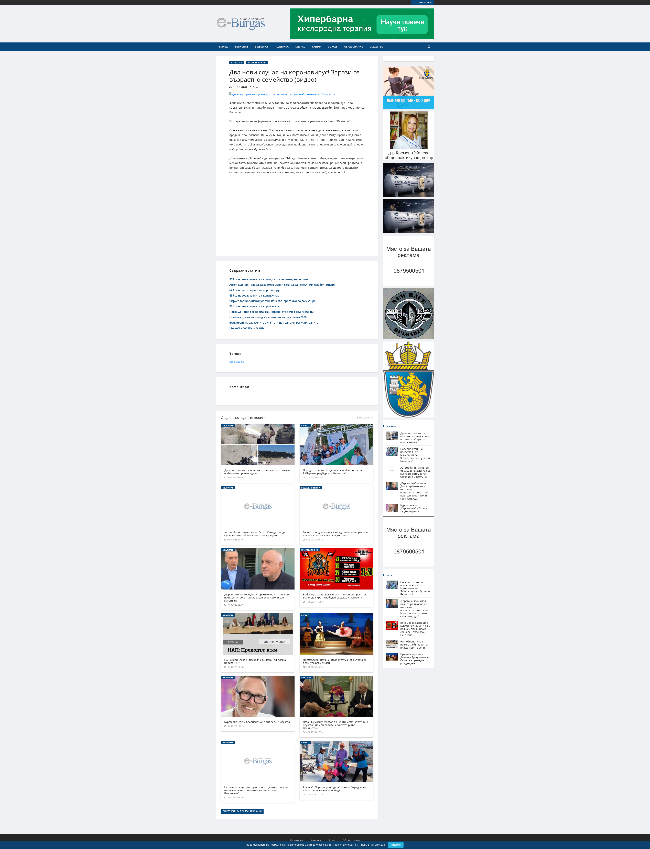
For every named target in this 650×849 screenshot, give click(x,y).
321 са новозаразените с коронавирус (255, 306)
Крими (316, 46)
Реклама (316, 840)
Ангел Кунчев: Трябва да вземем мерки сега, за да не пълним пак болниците (282, 285)
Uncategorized (309, 550)
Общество (376, 46)
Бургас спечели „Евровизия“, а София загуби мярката (257, 721)
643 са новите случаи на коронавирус (255, 290)
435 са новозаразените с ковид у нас (254, 295)
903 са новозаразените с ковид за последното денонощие (268, 279)
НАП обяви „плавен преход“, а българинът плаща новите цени (255, 661)
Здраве (333, 46)
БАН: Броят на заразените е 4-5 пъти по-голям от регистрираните (273, 322)
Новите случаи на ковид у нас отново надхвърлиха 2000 (268, 317)
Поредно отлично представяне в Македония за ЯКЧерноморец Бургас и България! (332, 471)
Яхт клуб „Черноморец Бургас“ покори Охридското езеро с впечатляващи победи (334, 788)
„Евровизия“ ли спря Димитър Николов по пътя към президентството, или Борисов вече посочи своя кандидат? (256, 597)
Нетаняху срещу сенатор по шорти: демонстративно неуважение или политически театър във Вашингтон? (335, 725)
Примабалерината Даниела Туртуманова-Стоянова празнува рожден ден (334, 661)
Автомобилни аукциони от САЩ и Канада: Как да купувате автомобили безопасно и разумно (254, 534)
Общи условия (351, 840)
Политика (282, 46)
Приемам (396, 844)
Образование (353, 46)
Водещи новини (257, 62)
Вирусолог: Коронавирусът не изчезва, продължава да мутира (272, 301)
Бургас (223, 46)
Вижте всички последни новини (242, 811)
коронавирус (236, 361)
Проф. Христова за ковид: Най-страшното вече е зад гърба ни (271, 312)
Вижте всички (365, 417)
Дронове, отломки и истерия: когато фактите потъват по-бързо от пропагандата (257, 471)
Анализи (228, 550)
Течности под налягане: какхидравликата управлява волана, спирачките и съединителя (335, 534)
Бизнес (300, 46)
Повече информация (373, 844)
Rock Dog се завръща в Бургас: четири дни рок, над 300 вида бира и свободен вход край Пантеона (334, 596)
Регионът (241, 46)
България (261, 46)
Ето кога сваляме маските (247, 328)
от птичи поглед (422, 2)
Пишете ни (296, 840)
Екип (332, 840)
